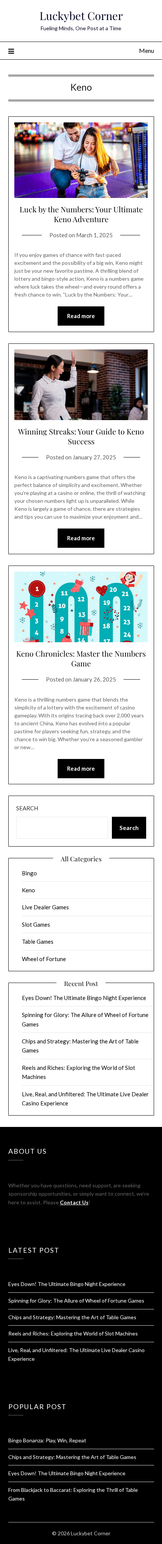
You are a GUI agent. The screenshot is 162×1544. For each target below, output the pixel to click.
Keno (28, 890)
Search (27, 808)
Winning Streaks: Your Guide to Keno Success (81, 436)
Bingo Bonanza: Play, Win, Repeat (47, 1440)
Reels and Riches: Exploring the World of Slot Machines (73, 1333)
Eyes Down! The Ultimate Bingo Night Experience (84, 997)
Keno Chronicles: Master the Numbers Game (81, 658)
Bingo (29, 873)
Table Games (37, 941)
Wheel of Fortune (44, 958)
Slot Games (36, 924)
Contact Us (74, 1202)
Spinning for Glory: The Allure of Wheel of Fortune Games (76, 1300)
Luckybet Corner (81, 15)
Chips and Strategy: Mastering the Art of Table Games (72, 1317)
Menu (146, 50)
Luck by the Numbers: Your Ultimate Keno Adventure (81, 214)
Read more (81, 315)
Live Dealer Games (45, 907)
